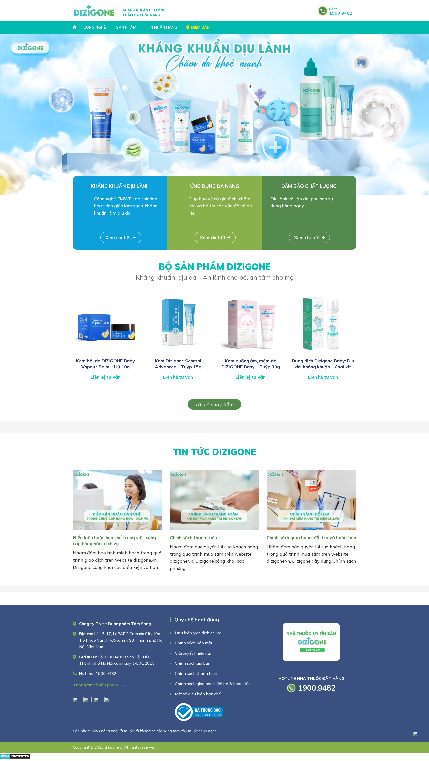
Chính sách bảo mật (194, 642)
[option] (214, 114)
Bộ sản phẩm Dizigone (214, 271)
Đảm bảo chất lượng (309, 186)
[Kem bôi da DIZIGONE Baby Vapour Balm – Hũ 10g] (105, 352)
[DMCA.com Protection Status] (15, 757)
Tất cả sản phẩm (214, 404)
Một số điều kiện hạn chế (198, 693)
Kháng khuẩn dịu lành (120, 186)
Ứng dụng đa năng (214, 186)
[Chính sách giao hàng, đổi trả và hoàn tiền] (311, 531)
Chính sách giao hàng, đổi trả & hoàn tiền (213, 683)
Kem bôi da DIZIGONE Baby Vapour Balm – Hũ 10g (105, 364)
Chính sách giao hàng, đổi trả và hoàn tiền (311, 537)
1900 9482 (340, 11)
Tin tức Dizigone (214, 451)
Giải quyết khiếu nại (193, 653)
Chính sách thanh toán (193, 537)
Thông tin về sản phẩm (96, 684)
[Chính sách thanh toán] (214, 531)
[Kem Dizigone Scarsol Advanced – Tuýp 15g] (178, 352)
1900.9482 (317, 688)
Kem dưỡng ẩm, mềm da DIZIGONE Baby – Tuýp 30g (250, 364)
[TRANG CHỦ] (75, 27)
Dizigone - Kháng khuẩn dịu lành (94, 10)
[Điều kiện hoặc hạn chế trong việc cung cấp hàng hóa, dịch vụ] (117, 531)
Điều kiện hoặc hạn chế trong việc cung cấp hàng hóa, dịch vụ (114, 540)
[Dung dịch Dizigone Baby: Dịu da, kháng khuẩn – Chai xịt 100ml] (323, 352)
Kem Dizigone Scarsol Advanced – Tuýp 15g (178, 364)
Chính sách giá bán (192, 663)
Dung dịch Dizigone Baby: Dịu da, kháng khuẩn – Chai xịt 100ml (323, 367)
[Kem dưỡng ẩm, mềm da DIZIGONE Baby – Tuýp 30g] (250, 352)
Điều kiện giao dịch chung (198, 632)
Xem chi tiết (118, 237)
